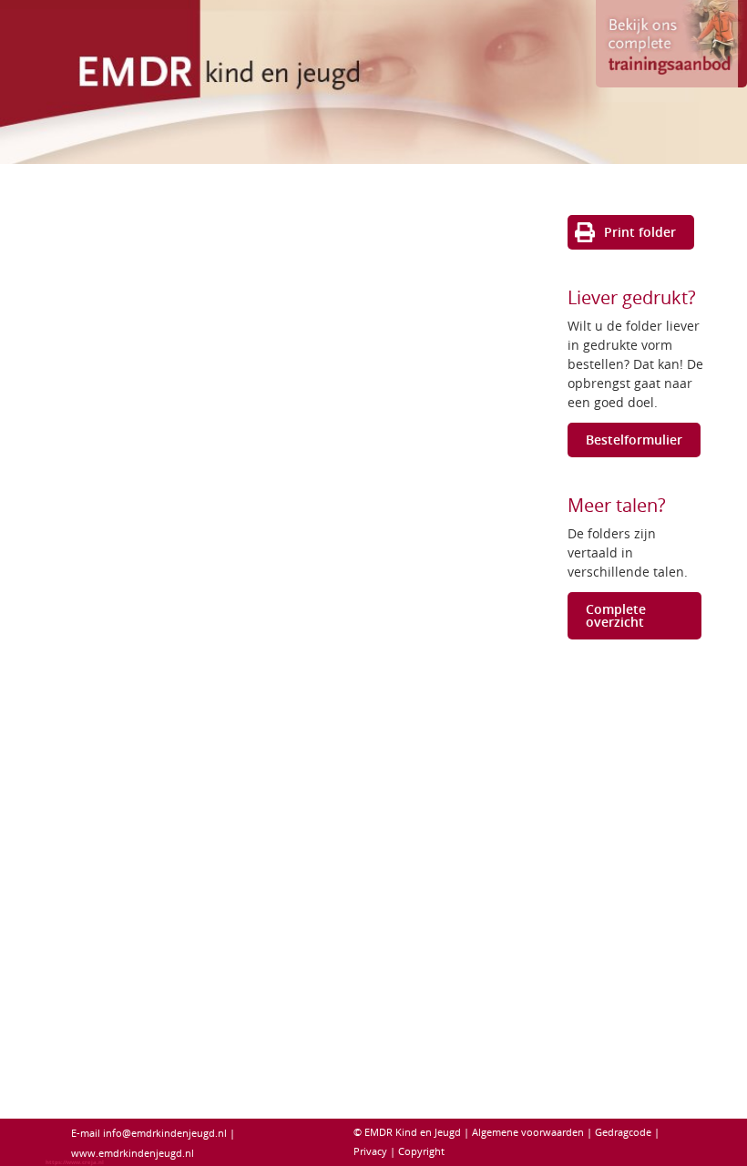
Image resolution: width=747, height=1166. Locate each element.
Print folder (640, 231)
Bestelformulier (634, 439)
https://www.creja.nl (75, 1162)
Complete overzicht (616, 615)
